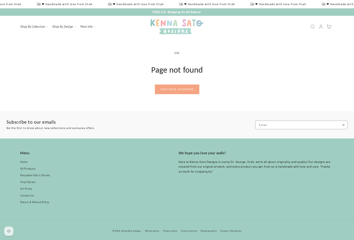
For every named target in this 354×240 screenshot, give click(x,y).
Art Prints (26, 188)
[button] (34, 27)
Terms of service (189, 231)
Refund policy (152, 231)
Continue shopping (177, 89)
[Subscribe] (343, 125)
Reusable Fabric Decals (35, 175)
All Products (27, 168)
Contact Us (27, 195)
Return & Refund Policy (34, 202)
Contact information (231, 231)
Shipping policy (209, 231)
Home (23, 161)
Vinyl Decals (27, 182)
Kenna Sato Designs (131, 231)
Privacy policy (170, 231)
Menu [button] (24, 153)
